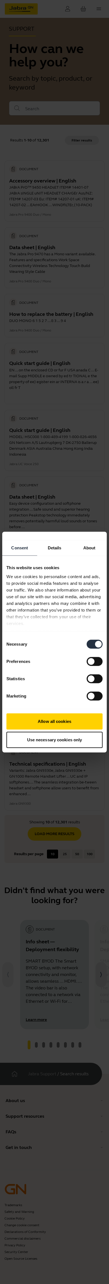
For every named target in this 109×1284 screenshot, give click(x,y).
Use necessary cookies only (54, 739)
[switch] (95, 661)
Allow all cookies (54, 721)
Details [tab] (54, 547)
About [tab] (89, 547)
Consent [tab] (19, 547)
